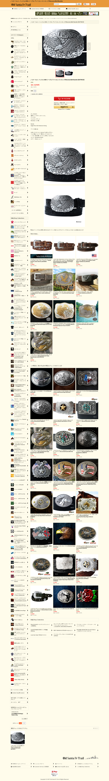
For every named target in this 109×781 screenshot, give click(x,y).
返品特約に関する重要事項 (37, 94)
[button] (90, 9)
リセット (96, 728)
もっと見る (24, 718)
